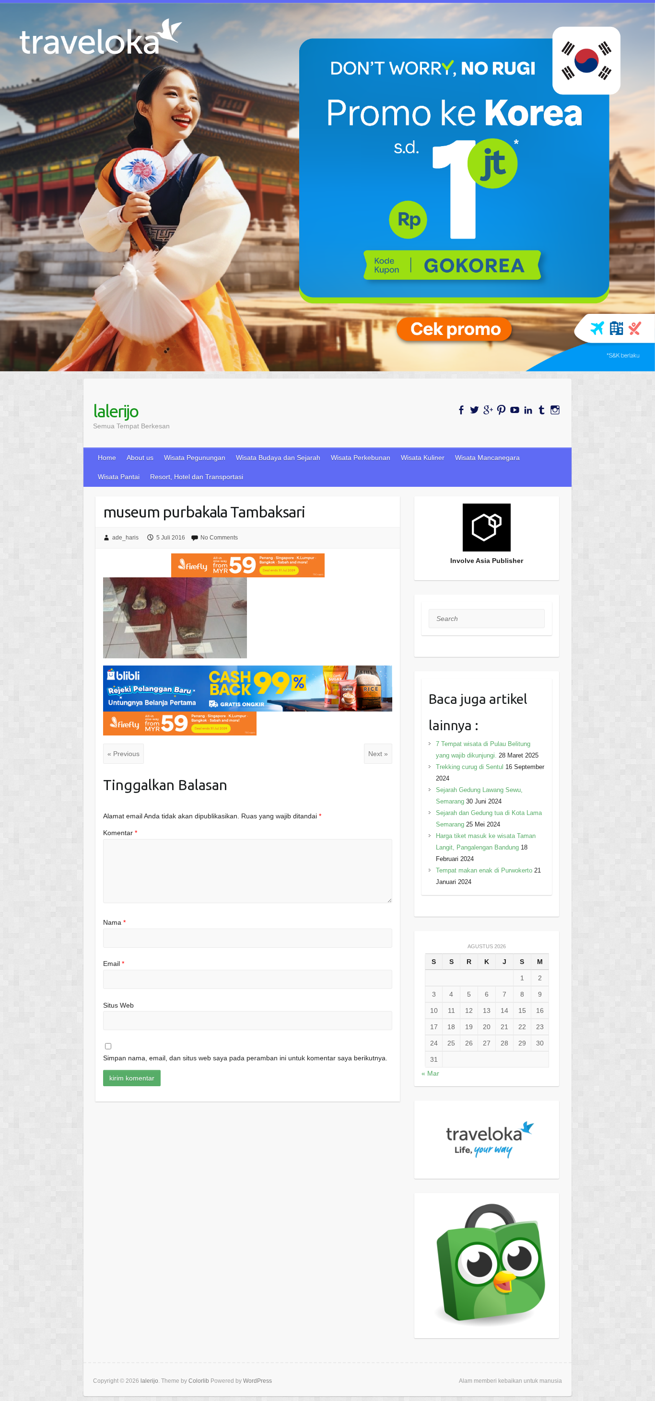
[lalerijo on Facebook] (461, 410)
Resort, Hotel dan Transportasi (196, 477)
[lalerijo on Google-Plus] (487, 410)
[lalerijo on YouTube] (514, 410)
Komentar (120, 833)
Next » (378, 754)
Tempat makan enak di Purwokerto (484, 870)
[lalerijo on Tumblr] (541, 410)
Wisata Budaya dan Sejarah (278, 457)
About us (140, 457)
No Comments (219, 537)
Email (113, 963)
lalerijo (115, 411)
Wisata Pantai (119, 477)
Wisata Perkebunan (360, 457)
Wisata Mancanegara (487, 457)
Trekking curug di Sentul (469, 766)
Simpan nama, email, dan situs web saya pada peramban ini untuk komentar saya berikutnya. (245, 1058)
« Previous (123, 754)
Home (107, 457)
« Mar (430, 1073)
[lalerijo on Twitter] (474, 410)
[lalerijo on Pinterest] (501, 410)
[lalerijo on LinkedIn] (528, 410)
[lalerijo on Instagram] (555, 410)
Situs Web (118, 1005)
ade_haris (125, 537)
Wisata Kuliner (422, 457)
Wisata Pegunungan (194, 457)
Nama (114, 922)
